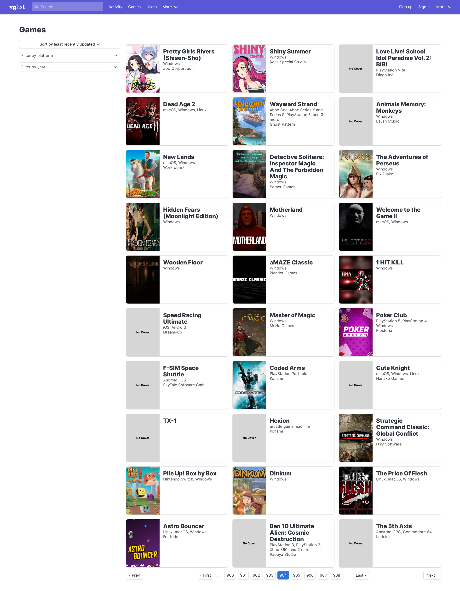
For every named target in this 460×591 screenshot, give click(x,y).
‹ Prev (134, 575)
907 (323, 575)
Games (134, 6)
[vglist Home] (17, 7)
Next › (432, 575)
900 (230, 575)
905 (296, 575)
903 (269, 575)
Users (151, 6)
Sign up (406, 6)
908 (336, 575)
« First (205, 575)
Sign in (424, 6)
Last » (361, 575)
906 (310, 575)
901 (243, 575)
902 (256, 575)
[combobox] (65, 55)
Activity (115, 6)
